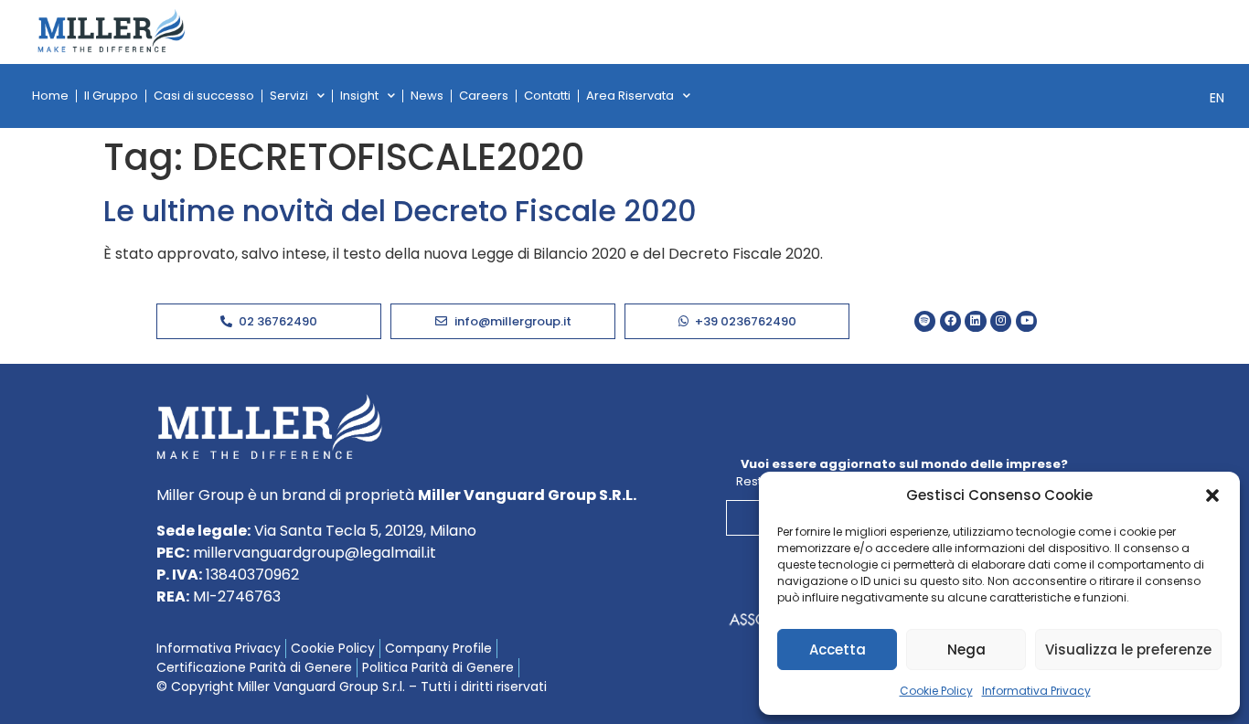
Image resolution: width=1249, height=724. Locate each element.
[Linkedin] (975, 321)
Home (50, 95)
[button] (1212, 495)
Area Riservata (630, 95)
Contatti (547, 95)
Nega (966, 649)
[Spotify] (924, 321)
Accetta (837, 649)
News (427, 95)
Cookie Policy (936, 690)
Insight (359, 95)
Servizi (289, 95)
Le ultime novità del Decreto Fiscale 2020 (400, 210)
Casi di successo (204, 95)
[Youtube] (1026, 321)
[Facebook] (950, 321)
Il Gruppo (111, 95)
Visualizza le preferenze (1128, 649)
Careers (483, 95)
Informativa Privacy (1036, 690)
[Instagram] (1000, 321)
